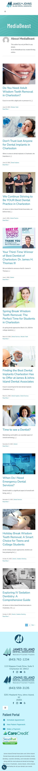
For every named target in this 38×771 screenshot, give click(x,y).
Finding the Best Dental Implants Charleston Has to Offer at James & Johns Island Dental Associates (18, 376)
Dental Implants (15, 162)
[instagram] (17, 672)
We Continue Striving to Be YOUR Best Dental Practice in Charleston (18, 200)
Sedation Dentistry (21, 558)
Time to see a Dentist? (16, 430)
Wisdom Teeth (14, 107)
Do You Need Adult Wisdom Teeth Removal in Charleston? (18, 91)
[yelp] (25, 672)
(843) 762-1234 (19, 659)
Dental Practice (14, 218)
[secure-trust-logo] (10, 738)
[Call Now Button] (4, 767)
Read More (5, 109)
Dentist (12, 277)
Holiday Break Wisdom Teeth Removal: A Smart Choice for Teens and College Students (18, 538)
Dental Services (16, 336)
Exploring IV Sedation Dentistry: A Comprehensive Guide (16, 596)
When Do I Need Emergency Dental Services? (14, 481)
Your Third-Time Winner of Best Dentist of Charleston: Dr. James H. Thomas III (18, 257)
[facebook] (13, 672)
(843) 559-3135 (19, 688)
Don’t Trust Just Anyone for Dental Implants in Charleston (17, 144)
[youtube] (21, 672)
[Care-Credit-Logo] (16, 732)
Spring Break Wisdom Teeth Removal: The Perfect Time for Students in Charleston (19, 316)
